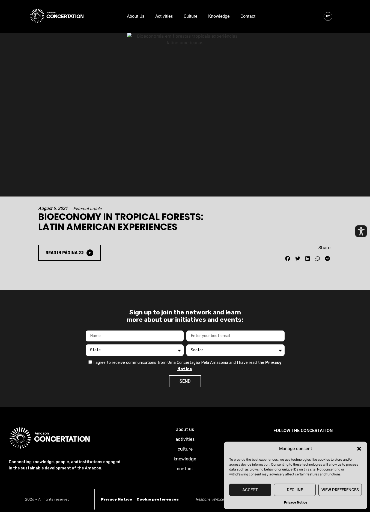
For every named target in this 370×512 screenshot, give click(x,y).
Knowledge (218, 16)
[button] (359, 448)
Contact (247, 16)
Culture (190, 16)
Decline (295, 489)
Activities (164, 16)
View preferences (340, 489)
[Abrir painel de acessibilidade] (361, 231)
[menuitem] (328, 16)
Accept (250, 489)
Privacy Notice (295, 502)
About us (135, 16)
